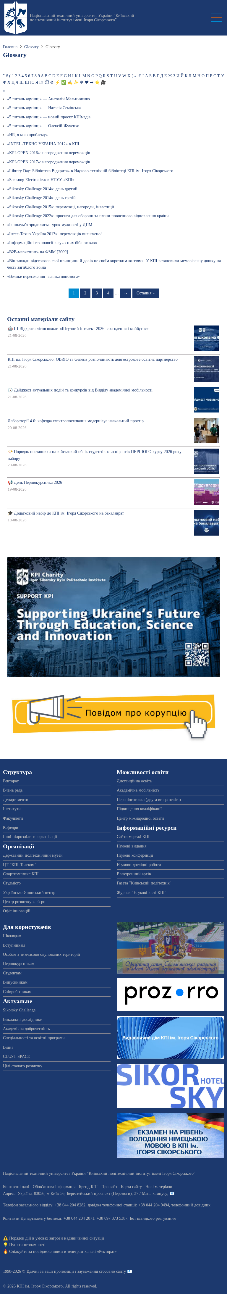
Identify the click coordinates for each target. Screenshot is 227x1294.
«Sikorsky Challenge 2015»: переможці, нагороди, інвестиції (60, 207)
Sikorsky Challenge (19, 1010)
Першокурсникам (18, 963)
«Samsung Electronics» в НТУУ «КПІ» (40, 180)
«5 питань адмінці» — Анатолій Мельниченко (48, 99)
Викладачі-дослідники (23, 1019)
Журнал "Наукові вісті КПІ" (141, 892)
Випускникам (15, 982)
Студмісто (12, 883)
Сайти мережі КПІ (133, 836)
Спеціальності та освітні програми (34, 1038)
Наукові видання (131, 846)
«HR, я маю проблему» (27, 135)
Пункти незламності (27, 1245)
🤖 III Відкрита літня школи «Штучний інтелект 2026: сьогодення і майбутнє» (78, 328)
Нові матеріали (158, 1187)
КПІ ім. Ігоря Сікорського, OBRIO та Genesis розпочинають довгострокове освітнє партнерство (93, 359)
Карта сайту (131, 1187)
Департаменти (15, 799)
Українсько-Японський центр (29, 892)
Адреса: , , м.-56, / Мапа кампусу (85, 1193)
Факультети (13, 818)
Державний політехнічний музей (33, 855)
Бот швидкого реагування (153, 1218)
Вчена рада (12, 790)
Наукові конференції (135, 855)
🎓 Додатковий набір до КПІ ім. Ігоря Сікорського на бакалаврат (66, 513)
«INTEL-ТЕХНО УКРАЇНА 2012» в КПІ (43, 144)
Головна (10, 47)
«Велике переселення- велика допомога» (43, 276)
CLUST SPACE (16, 1056)
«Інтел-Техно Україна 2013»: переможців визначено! (54, 234)
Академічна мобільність (138, 790)
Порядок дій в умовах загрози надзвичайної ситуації (56, 1238)
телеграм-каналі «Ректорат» (92, 1251)
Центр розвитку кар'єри (24, 902)
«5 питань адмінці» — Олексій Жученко (43, 126)
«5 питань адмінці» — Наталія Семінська (44, 108)
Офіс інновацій (16, 911)
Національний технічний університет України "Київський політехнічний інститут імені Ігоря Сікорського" (82, 17)
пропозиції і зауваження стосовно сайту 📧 (93, 1271)
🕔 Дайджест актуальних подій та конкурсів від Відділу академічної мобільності (80, 390)
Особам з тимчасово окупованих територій (41, 954)
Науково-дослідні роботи (139, 865)
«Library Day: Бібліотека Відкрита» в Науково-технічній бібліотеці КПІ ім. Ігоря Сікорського (90, 171)
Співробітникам (17, 992)
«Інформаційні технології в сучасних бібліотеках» (52, 243)
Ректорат (11, 781)
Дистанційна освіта (134, 781)
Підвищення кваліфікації (139, 809)
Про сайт (109, 1187)
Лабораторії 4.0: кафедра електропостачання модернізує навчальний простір (76, 421)
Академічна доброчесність (26, 1029)
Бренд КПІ (88, 1187)
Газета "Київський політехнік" (144, 883)
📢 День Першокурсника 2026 (35, 482)
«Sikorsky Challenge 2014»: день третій (41, 198)
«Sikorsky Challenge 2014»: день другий (42, 189)
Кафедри (10, 827)
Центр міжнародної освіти (140, 818)
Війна (8, 1047)
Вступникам (14, 945)
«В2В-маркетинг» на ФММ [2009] (37, 252)
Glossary (31, 47)
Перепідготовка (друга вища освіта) (149, 799)
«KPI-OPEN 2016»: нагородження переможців (48, 153)
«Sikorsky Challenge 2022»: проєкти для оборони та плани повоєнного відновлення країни (88, 216)
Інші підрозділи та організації (30, 836)
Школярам (12, 936)
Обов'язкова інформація (54, 1187)
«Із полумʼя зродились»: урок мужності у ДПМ (49, 225)
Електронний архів (134, 874)
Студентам (12, 973)
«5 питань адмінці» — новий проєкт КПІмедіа (48, 117)
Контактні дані (16, 1187)
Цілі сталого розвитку (22, 1066)
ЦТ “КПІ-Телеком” (19, 865)
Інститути (12, 809)
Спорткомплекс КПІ (21, 874)
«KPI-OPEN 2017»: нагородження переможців (48, 162)
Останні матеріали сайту (40, 319)
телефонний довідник (190, 1205)
